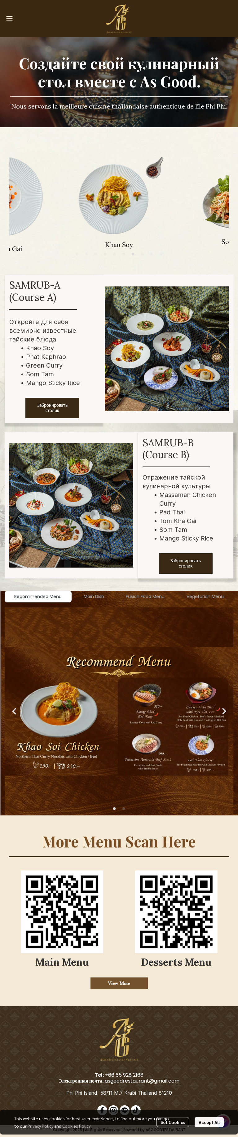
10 (161, 254)
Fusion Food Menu (145, 596)
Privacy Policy (40, 1126)
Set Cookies (173, 1122)
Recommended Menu (38, 596)
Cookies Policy (76, 1126)
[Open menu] (9, 18)
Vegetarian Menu (205, 596)
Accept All (209, 1122)
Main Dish (94, 596)
